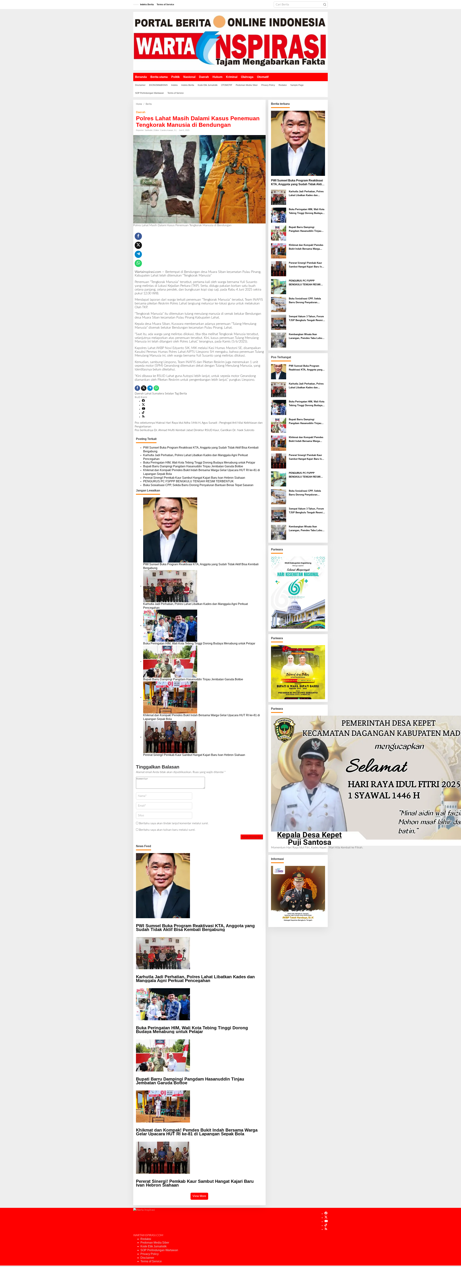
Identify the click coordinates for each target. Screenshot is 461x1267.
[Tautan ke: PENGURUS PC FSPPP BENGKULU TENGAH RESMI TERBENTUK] (278, 286)
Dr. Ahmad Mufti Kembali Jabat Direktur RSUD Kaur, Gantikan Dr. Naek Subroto (194, 430)
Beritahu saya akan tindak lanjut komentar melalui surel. (174, 823)
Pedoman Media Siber (154, 1242)
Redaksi (145, 1238)
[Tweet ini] (138, 245)
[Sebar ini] (138, 236)
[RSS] (143, 416)
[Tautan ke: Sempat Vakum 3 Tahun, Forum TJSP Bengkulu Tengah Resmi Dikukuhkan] (278, 322)
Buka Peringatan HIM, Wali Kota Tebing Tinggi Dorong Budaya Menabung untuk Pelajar (199, 462)
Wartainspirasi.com (148, 272)
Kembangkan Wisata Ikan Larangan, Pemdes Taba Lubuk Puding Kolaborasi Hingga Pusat (306, 336)
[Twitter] (143, 405)
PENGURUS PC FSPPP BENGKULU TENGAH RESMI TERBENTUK (188, 481)
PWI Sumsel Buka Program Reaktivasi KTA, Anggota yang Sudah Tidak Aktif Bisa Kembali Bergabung (201, 449)
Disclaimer (147, 1257)
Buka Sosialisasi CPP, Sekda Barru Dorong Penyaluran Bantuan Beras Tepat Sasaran (198, 485)
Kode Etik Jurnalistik (153, 1246)
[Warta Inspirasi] (230, 40)
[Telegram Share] (138, 254)
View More (199, 1196)
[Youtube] (143, 409)
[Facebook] (143, 401)
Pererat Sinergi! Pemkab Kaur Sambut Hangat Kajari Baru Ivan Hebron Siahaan (194, 477)
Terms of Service (151, 1261)
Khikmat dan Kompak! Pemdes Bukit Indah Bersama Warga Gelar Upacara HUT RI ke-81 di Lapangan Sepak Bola (201, 472)
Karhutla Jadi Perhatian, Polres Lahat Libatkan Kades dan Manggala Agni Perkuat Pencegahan (195, 457)
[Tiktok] (143, 413)
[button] (325, 4)
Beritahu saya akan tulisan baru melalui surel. (167, 829)
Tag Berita (181, 393)
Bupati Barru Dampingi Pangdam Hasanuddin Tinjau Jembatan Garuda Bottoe (193, 466)
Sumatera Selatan (163, 393)
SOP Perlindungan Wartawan (159, 1250)
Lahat (148, 393)
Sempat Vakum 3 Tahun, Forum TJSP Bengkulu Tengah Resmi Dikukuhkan (306, 318)
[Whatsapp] (138, 263)
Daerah (140, 112)
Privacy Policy (149, 1253)
